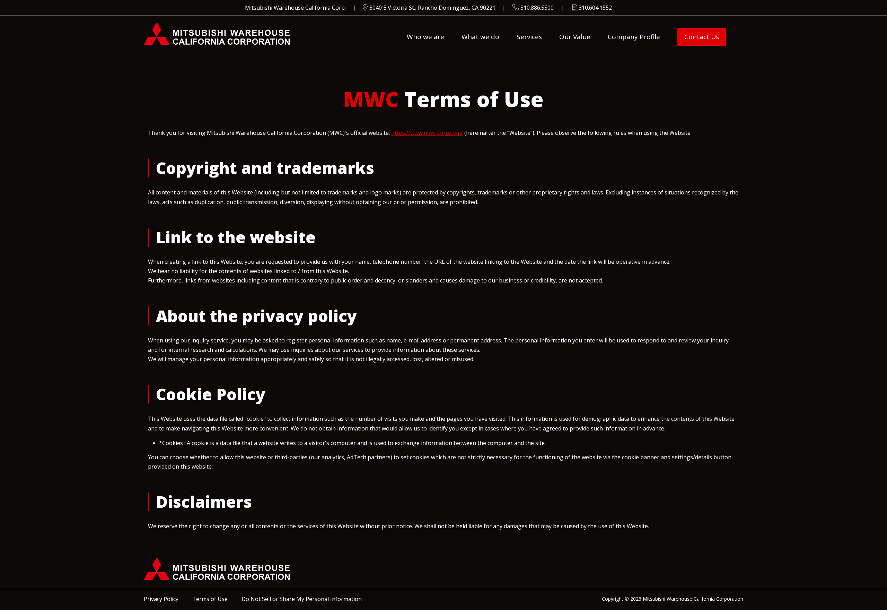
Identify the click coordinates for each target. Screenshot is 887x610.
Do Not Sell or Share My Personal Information (301, 599)
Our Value (574, 36)
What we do (480, 36)
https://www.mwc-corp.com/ (427, 133)
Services (529, 36)
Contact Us (701, 36)
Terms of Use (210, 599)
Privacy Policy (161, 599)
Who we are (425, 36)
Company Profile (634, 36)
